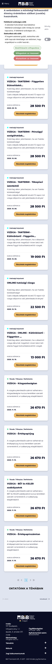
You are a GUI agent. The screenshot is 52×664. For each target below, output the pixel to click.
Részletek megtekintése (26, 114)
